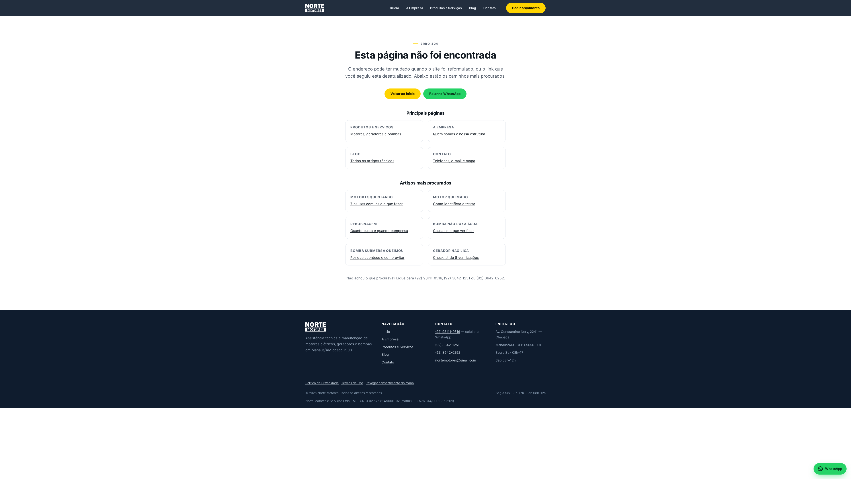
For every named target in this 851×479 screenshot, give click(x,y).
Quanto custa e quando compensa (379, 230)
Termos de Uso (352, 383)
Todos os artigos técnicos (372, 161)
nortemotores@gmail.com (455, 360)
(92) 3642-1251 (457, 278)
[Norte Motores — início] (314, 8)
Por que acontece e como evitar (377, 257)
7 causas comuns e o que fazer (376, 204)
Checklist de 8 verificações (456, 257)
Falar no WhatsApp (445, 94)
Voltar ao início (402, 94)
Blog (472, 8)
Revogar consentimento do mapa (390, 383)
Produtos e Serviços (446, 8)
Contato (489, 8)
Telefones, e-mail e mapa (454, 161)
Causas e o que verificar (453, 230)
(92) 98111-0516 (428, 278)
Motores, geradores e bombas (375, 134)
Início (394, 8)
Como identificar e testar (454, 204)
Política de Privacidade (322, 383)
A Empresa (414, 8)
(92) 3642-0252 (490, 278)
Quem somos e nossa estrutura (459, 134)
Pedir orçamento (526, 8)
